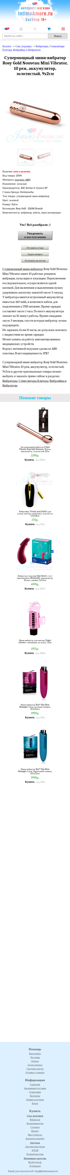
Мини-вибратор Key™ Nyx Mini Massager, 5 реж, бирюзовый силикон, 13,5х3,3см (35, 771)
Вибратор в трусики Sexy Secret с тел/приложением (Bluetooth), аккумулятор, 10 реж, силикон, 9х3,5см (35, 578)
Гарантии (35, 1084)
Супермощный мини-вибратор (22, 269)
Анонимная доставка (35, 1088)
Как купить (35, 1053)
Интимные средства (35, 1158)
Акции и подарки (35, 1099)
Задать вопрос (35, 254)
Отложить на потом (35, 260)
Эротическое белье (35, 1146)
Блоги (35, 1103)
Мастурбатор (35, 1134)
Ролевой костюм (35, 1154)
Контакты (35, 1095)
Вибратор (35, 1119)
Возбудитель (35, 1162)
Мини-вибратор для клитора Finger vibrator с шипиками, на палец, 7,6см (35, 641)
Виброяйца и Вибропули (27, 49)
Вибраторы (42, 46)
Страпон (35, 1127)
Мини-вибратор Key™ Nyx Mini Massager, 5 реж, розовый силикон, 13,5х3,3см (35, 707)
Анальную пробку (35, 1138)
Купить (29, 459)
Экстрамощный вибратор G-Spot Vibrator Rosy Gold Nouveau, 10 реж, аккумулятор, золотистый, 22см (35, 449)
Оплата (35, 1061)
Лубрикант (35, 1165)
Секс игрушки (35, 1115)
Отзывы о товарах (35, 1072)
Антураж (35, 1142)
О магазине (35, 1092)
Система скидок (35, 1068)
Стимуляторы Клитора (33, 381)
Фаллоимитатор (35, 1123)
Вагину (35, 1130)
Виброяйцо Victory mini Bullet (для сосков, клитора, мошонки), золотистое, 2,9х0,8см (35, 513)
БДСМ (35, 1150)
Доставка (35, 1057)
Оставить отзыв (35, 247)
